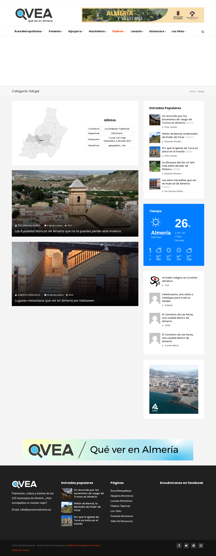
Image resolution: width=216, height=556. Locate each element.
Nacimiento (97, 31)
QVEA (167, 325)
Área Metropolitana (28, 31)
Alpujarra (75, 31)
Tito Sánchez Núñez (173, 191)
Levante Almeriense (121, 500)
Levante (136, 31)
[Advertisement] (108, 62)
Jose (167, 285)
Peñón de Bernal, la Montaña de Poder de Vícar (179, 135)
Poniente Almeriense (122, 516)
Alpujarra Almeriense (122, 495)
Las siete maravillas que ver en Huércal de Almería (179, 182)
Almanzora (157, 31)
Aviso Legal (93, 545)
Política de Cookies (21, 550)
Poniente (55, 31)
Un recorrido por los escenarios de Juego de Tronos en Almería (177, 119)
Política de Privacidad (77, 545)
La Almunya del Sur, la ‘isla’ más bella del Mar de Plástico (178, 166)
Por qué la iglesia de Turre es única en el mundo (180, 149)
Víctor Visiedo (170, 127)
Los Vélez (178, 31)
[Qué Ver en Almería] (34, 15)
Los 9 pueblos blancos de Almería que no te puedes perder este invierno (68, 231)
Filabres (118, 31)
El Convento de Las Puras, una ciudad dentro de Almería (177, 318)
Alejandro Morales (172, 141)
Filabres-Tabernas (120, 505)
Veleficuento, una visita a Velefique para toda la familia (177, 298)
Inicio (192, 91)
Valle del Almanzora (122, 521)
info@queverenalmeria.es (35, 509)
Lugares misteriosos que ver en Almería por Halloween (54, 301)
